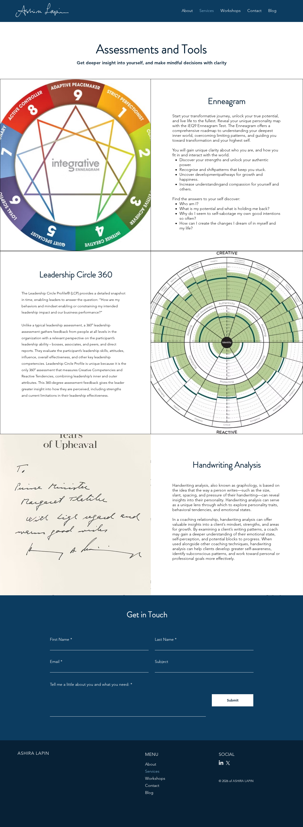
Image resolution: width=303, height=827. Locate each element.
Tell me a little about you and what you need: (89, 684)
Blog (149, 792)
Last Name (164, 639)
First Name (59, 639)
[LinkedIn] (221, 763)
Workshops (155, 778)
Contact (152, 785)
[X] (228, 763)
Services (152, 771)
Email (54, 662)
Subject (161, 662)
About (150, 764)
